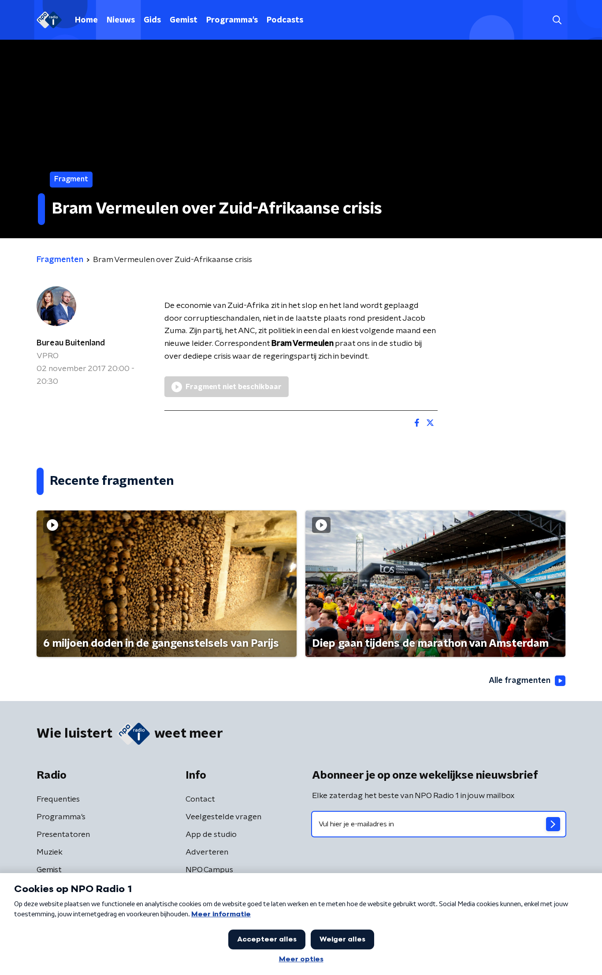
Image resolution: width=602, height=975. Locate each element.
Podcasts (285, 20)
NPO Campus (209, 870)
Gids (152, 20)
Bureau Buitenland (71, 343)
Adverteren (207, 852)
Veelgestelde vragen (223, 817)
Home (86, 20)
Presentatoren (63, 835)
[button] (556, 20)
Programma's (232, 20)
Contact (200, 799)
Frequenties (58, 799)
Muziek (50, 852)
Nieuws (121, 20)
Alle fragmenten (519, 681)
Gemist (183, 20)
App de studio (211, 835)
